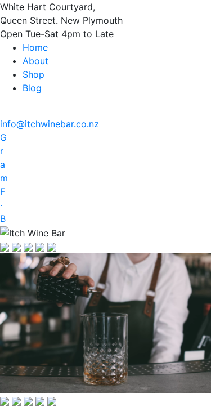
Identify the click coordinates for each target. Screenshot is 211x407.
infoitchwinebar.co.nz (49, 123)
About (35, 60)
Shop (33, 74)
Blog (32, 87)
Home (35, 47)
